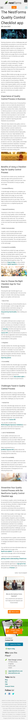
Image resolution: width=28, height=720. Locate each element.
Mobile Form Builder (6, 700)
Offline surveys (11, 708)
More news (15, 612)
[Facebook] (5, 694)
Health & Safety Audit (10, 706)
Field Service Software (7, 716)
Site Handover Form (16, 716)
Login (14, 7)
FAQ (6, 682)
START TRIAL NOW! (15, 631)
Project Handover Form (12, 712)
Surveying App (18, 708)
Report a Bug (11, 648)
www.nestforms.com (14, 673)
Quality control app (19, 706)
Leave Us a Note (15, 644)
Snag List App (11, 262)
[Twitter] (13, 694)
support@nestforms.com (15, 671)
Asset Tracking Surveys (17, 702)
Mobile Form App (15, 700)
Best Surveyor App (16, 718)
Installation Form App (20, 714)
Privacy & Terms (9, 686)
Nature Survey (23, 700)
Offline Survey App (13, 710)
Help (6, 684)
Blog (6, 679)
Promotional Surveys (6, 702)
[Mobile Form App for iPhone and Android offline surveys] (14, 3)
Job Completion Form (10, 714)
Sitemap (23, 718)
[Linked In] (9, 694)
